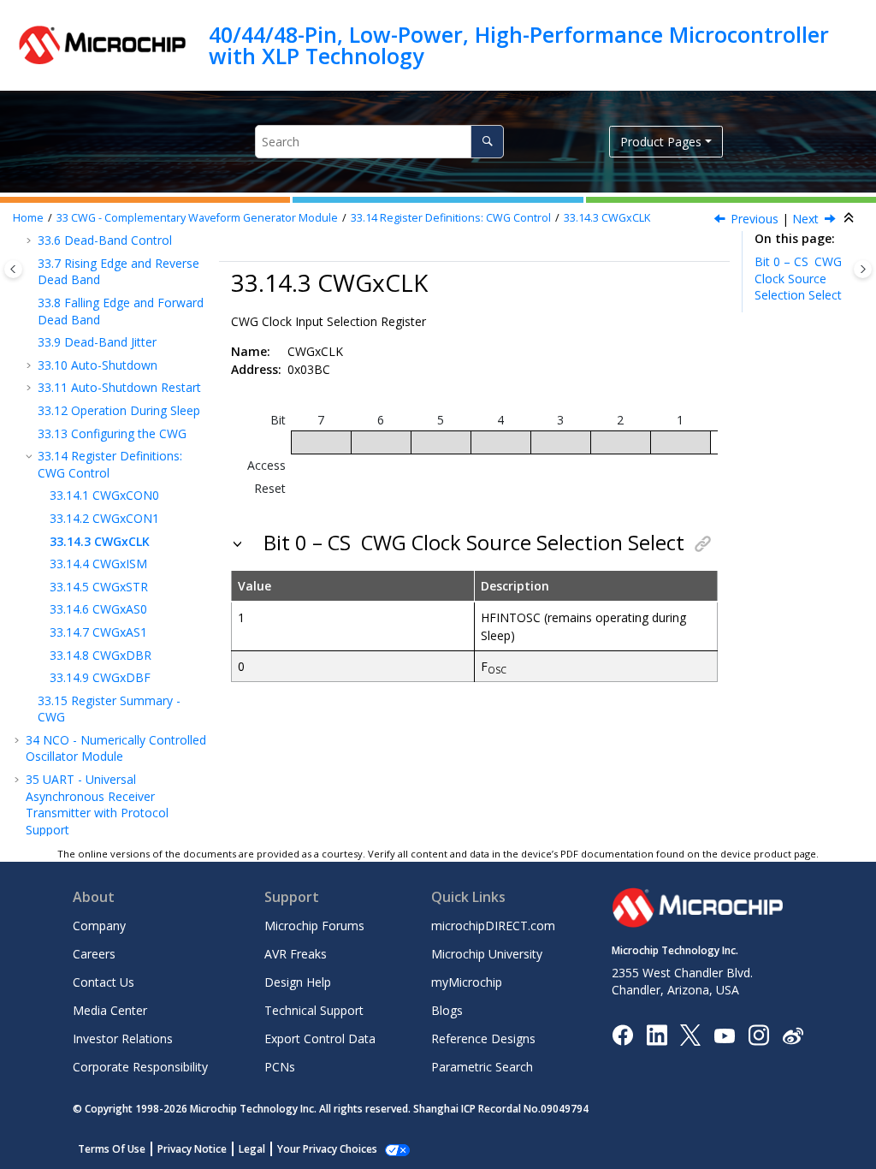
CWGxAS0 (98, 609)
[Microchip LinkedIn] (656, 1034)
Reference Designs (483, 1038)
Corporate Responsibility (140, 1067)
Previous (754, 219)
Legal (252, 1149)
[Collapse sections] (850, 218)
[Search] (487, 141)
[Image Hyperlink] (724, 1035)
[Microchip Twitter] (690, 1034)
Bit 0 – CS (798, 278)
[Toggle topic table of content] (863, 269)
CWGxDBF (100, 677)
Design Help (297, 982)
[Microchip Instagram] (758, 1034)
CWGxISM (98, 563)
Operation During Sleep (119, 410)
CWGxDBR (100, 655)
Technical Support (314, 1010)
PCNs (279, 1067)
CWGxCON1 (104, 518)
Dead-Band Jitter (97, 342)
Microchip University (486, 954)
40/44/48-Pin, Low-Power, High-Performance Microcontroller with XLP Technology (519, 44)
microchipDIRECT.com (493, 925)
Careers (94, 954)
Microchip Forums (314, 925)
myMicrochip (466, 982)
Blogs (447, 1010)
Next (805, 219)
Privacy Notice (192, 1149)
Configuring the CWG (112, 433)
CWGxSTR (99, 587)
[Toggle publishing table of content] (13, 269)
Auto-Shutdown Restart (119, 387)
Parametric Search (482, 1067)
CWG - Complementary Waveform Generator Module (197, 218)
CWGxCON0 (104, 495)
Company (99, 925)
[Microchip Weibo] (792, 1035)
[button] (31, 263)
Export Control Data (320, 1038)
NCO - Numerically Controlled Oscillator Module (116, 748)
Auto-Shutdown (97, 365)
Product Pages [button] (660, 142)
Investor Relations (123, 1038)
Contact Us (103, 982)
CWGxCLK (607, 218)
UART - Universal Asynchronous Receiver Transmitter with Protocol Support (97, 804)
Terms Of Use (111, 1149)
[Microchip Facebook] (622, 1034)
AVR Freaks (295, 954)
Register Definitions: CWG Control (451, 218)
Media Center (110, 1010)
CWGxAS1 (98, 632)
